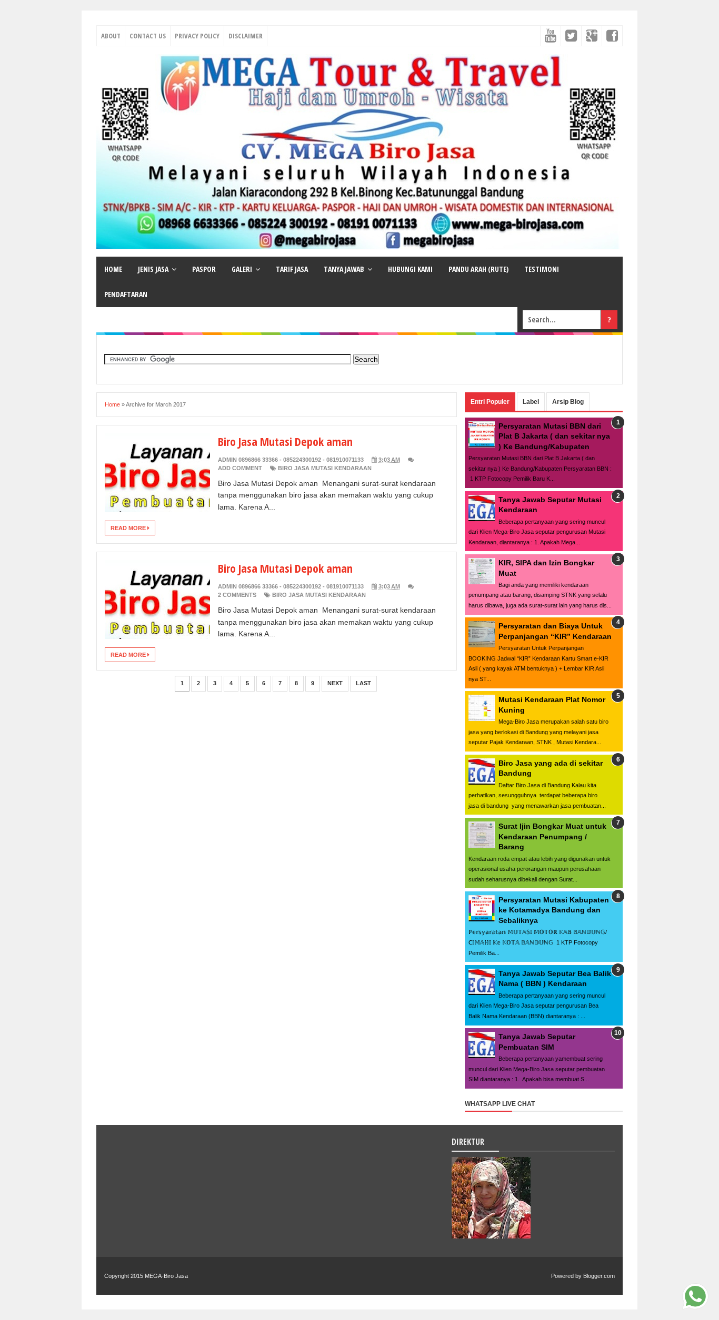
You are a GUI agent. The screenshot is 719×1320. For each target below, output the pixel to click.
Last (363, 683)
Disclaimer (245, 35)
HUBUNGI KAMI (410, 269)
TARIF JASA (292, 269)
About (111, 35)
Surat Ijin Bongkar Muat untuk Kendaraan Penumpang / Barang (552, 836)
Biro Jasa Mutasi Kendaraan (325, 468)
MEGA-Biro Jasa (166, 1276)
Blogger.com (599, 1276)
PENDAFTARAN (125, 294)
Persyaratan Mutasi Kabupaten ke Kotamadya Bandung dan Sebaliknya (553, 910)
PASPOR (204, 269)
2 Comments (237, 595)
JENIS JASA (153, 269)
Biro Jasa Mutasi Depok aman (285, 441)
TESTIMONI (541, 269)
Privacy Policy (197, 35)
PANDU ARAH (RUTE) (478, 269)
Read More (129, 528)
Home (112, 404)
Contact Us (147, 35)
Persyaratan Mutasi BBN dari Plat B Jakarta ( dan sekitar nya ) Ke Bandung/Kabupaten (554, 436)
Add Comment (240, 468)
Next (335, 683)
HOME (113, 269)
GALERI (242, 269)
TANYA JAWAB (344, 269)
